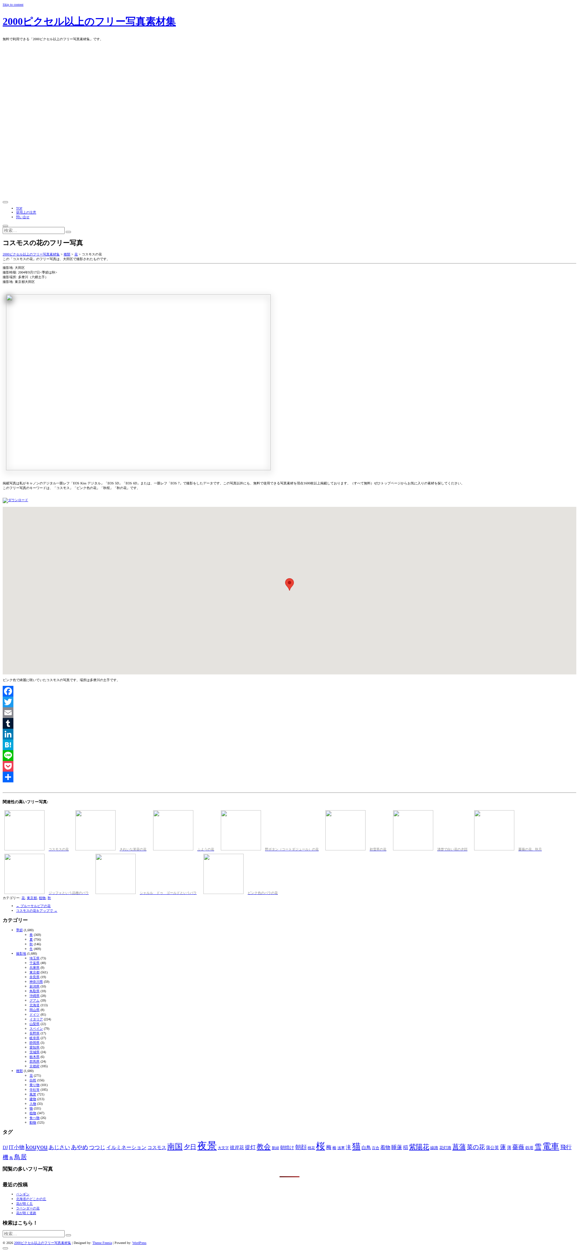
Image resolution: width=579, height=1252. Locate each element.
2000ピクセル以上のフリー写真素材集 (89, 21)
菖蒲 (459, 1146)
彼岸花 (237, 1147)
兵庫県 (34, 967)
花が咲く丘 (24, 1203)
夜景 (207, 1145)
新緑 (275, 1148)
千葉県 (34, 963)
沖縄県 (34, 996)
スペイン (36, 1028)
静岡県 (34, 1043)
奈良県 (34, 977)
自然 (32, 1080)
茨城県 (34, 1052)
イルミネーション (126, 1147)
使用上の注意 (26, 212)
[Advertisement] (289, 149)
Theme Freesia (102, 1243)
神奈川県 (36, 981)
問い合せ (22, 217)
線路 (434, 1147)
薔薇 (518, 1147)
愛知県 (34, 1047)
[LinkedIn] (289, 734)
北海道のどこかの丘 (31, 1199)
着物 (385, 1147)
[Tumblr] (289, 723)
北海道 (34, 1005)
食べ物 (34, 1118)
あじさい (59, 1147)
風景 (32, 1094)
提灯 (250, 1147)
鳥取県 (34, 991)
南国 (175, 1146)
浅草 (341, 1148)
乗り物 (34, 1085)
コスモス (156, 1147)
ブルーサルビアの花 (33, 906)
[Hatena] (289, 744)
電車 (550, 1146)
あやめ (79, 1147)
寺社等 (34, 1089)
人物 (32, 1104)
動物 (32, 1122)
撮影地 (21, 953)
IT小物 (16, 1147)
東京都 (32, 898)
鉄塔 (529, 1147)
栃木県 (34, 1057)
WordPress (139, 1243)
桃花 (311, 1148)
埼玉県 (34, 958)
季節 (19, 930)
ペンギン (22, 1194)
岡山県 (34, 1010)
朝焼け (287, 1147)
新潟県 (34, 986)
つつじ (97, 1147)
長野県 (34, 1033)
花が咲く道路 (26, 1213)
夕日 (190, 1146)
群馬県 (34, 1061)
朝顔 (301, 1147)
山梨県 (34, 1024)
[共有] (289, 777)
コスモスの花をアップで (36, 910)
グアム (34, 1000)
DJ (5, 1147)
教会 (264, 1147)
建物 (32, 1099)
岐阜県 (34, 1038)
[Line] (289, 755)
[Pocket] (289, 766)
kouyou (36, 1146)
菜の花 (476, 1147)
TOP (19, 208)
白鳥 (366, 1147)
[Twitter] (289, 702)
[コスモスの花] (15, 500)
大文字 (223, 1148)
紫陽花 (419, 1146)
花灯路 (445, 1147)
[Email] (289, 712)
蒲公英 (492, 1147)
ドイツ (34, 1014)
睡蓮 (396, 1147)
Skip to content (13, 4)
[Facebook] (289, 691)
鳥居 (20, 1156)
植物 (42, 898)
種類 (19, 1071)
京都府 (34, 1066)
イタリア (36, 1019)
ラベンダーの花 (28, 1208)
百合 (375, 1148)
